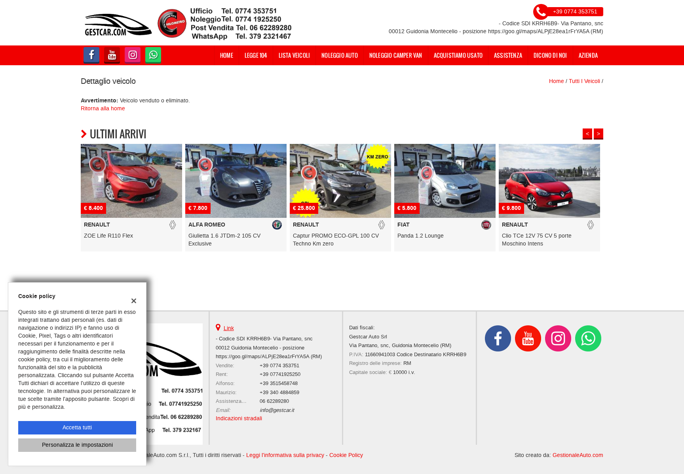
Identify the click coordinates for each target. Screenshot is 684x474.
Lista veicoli (294, 55)
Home (226, 55)
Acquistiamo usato (458, 55)
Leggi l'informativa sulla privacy (285, 455)
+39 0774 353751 (279, 365)
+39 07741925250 (280, 374)
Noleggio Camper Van (395, 55)
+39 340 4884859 (279, 392)
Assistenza (508, 55)
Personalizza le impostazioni (77, 445)
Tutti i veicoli (584, 81)
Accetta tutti (77, 427)
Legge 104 (256, 55)
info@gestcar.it (277, 410)
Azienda (588, 55)
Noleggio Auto (339, 55)
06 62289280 (274, 401)
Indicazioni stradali (239, 418)
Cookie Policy (346, 455)
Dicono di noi (550, 55)
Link (229, 328)
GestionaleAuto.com (578, 455)
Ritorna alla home (103, 108)
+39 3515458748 (279, 383)
